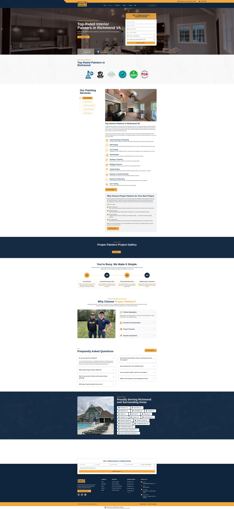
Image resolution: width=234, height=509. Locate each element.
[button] (155, 64)
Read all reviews (87, 52)
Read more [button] (82, 80)
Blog (135, 5)
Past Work (117, 5)
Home (105, 5)
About (124, 5)
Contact (130, 5)
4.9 (85, 51)
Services (110, 5)
